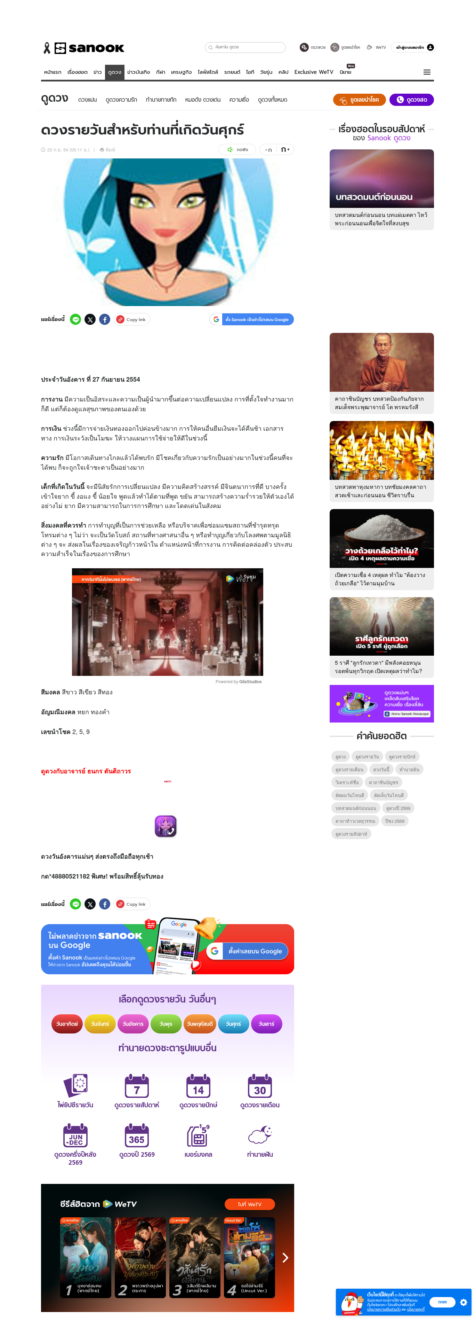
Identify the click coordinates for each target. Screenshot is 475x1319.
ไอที (250, 72)
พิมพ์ (110, 149)
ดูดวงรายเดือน (349, 769)
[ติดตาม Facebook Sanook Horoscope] (382, 703)
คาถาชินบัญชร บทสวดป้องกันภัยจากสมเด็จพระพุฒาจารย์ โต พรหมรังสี (379, 403)
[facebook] (104, 319)
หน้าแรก (53, 72)
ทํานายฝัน (409, 769)
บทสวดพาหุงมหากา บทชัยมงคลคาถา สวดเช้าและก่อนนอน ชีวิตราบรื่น (380, 491)
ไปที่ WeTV (249, 1204)
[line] (75, 319)
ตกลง (442, 1302)
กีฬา (160, 72)
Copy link (136, 319)
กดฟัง (242, 150)
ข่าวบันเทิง (138, 72)
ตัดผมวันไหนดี (350, 795)
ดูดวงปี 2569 (398, 808)
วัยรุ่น (266, 72)
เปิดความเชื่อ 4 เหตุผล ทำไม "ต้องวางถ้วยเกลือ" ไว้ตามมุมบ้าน (380, 579)
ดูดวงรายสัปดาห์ (351, 833)
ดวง (46, 856)
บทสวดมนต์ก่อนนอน (356, 808)
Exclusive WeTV (314, 72)
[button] (211, 48)
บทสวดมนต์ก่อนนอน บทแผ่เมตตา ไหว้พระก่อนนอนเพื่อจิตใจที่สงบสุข (381, 219)
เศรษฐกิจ (181, 72)
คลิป (284, 72)
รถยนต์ (232, 72)
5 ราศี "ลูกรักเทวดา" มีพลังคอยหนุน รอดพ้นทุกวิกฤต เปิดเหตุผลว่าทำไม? (378, 666)
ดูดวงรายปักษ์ (402, 756)
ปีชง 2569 (394, 821)
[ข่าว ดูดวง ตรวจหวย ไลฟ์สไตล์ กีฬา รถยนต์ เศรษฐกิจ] (82, 48)
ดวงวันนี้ (381, 769)
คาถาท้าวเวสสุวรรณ (355, 821)
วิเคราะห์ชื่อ (347, 782)
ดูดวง (114, 72)
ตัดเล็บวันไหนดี (389, 795)
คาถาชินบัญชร (383, 782)
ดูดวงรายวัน (367, 756)
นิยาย (345, 72)
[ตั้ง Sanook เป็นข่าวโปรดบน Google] (167, 945)
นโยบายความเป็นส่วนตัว (384, 1309)
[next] (285, 1257)
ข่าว (98, 72)
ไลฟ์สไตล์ (208, 72)
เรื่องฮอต (77, 72)
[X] (90, 319)
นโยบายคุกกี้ (416, 1309)
